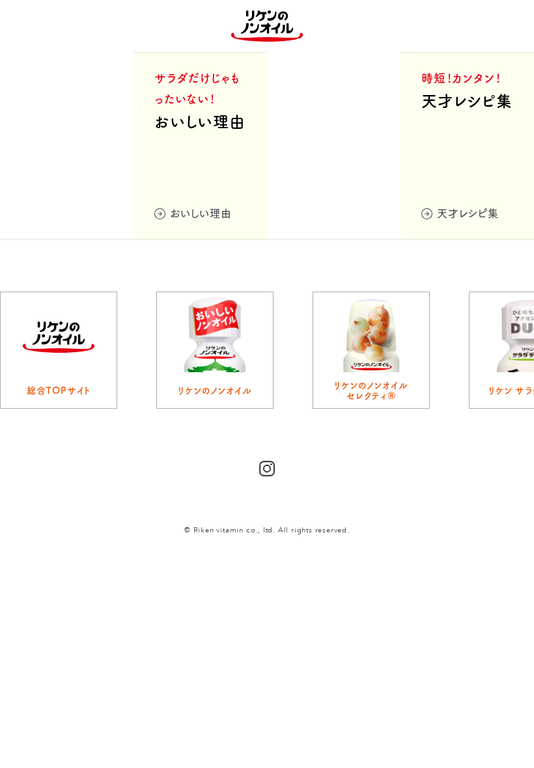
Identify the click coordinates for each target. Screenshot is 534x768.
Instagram (267, 468)
